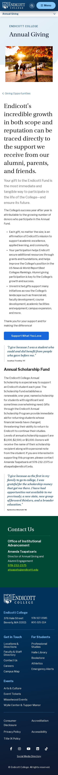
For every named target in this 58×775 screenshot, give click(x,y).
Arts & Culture (12, 688)
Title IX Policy (12, 738)
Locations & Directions (11, 645)
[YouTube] (29, 749)
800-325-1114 (38, 622)
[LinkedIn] (38, 749)
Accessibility (39, 731)
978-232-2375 (17, 565)
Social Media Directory (29, 756)
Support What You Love (26, 335)
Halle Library (39, 652)
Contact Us (10, 660)
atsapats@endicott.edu (23, 569)
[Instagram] (20, 749)
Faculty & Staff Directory (13, 653)
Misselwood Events (15, 699)
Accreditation (39, 720)
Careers (9, 665)
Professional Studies (39, 645)
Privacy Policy (12, 731)
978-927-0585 (39, 618)
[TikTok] (46, 749)
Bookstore (38, 657)
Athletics (37, 663)
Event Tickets (12, 693)
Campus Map (11, 671)
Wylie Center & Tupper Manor (22, 705)
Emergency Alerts (42, 669)
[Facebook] (11, 749)
